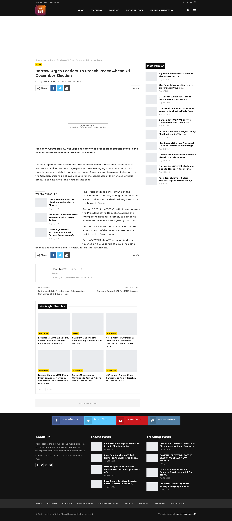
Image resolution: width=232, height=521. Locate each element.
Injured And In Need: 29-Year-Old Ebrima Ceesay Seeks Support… (177, 444)
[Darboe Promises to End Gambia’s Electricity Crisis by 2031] (151, 157)
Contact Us (54, 2)
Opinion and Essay (161, 10)
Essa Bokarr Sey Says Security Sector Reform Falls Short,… (120, 482)
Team (46, 2)
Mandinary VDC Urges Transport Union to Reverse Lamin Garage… (177, 144)
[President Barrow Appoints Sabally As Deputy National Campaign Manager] (152, 486)
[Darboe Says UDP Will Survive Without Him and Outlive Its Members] (151, 123)
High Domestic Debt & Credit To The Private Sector (176, 75)
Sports (129, 503)
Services (38, 2)
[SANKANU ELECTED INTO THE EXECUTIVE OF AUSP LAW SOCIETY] (152, 458)
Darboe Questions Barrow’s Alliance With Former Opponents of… (61, 232)
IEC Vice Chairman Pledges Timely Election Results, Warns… (177, 132)
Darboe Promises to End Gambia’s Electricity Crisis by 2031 (177, 156)
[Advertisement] (116, 36)
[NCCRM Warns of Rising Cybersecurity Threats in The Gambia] (88, 324)
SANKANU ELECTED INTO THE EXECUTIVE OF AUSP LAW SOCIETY (176, 458)
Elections (43, 333)
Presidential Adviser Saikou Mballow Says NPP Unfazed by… (176, 179)
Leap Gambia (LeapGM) (185, 514)
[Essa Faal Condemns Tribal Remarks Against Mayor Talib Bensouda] (41, 217)
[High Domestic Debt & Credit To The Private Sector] (151, 76)
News (81, 10)
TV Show (96, 10)
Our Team (159, 503)
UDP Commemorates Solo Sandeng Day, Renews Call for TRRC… (176, 472)
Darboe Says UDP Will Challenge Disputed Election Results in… (176, 167)
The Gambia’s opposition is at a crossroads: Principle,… (176, 86)
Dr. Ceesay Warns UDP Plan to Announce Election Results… (175, 98)
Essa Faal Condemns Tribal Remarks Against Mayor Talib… (63, 217)
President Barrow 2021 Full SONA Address (117, 291)
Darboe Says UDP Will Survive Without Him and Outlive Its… (175, 121)
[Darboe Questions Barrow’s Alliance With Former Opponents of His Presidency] (41, 232)
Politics (114, 10)
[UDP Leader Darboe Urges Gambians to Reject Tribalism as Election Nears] (121, 361)
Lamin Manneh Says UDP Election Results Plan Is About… (62, 202)
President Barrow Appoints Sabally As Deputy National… (175, 485)
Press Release (135, 10)
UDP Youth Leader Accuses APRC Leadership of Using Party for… (177, 109)
